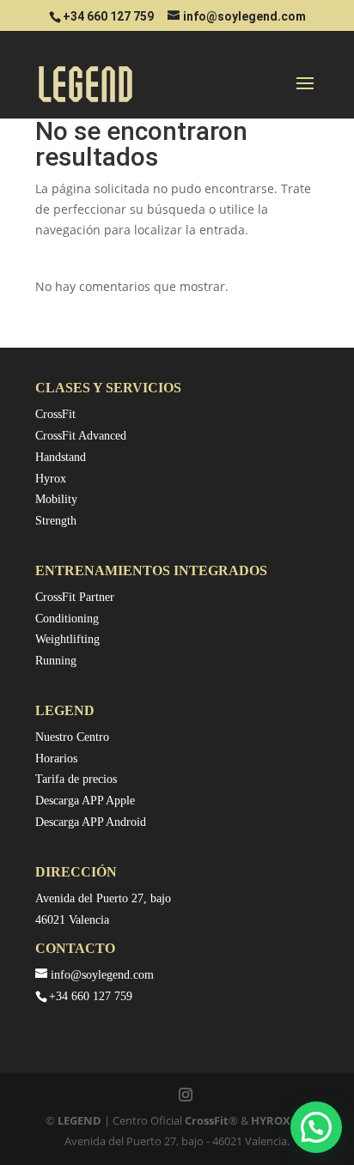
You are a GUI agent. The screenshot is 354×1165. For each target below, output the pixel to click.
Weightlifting (67, 639)
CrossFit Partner (74, 597)
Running (55, 660)
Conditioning (67, 618)
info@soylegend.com (102, 974)
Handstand (60, 457)
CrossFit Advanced (80, 435)
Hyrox (50, 478)
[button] (316, 1127)
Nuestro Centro (72, 737)
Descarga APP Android (90, 822)
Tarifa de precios (76, 779)
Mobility (56, 499)
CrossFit (55, 414)
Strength (55, 520)
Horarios (56, 758)
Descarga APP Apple (85, 800)
